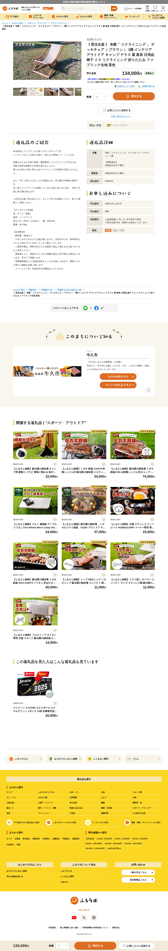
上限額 (147, 11)
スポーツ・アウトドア (37, 23)
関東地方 (33, 290)
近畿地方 (56, 839)
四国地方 (76, 839)
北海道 (17, 839)
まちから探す (19, 290)
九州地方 (10, 845)
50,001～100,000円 (94, 843)
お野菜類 (73, 797)
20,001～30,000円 (122, 839)
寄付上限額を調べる (15, 876)
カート (163, 11)
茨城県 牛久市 (94, 39)
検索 (114, 8)
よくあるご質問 (67, 876)
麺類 (103, 803)
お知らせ (64, 882)
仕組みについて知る (126, 86)
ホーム (5, 23)
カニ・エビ (11, 797)
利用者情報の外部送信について (95, 927)
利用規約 (52, 927)
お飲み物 (10, 803)
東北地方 (26, 839)
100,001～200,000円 (113, 843)
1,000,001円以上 (114, 848)
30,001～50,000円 (140, 839)
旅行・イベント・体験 (47, 808)
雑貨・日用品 (106, 808)
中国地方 (66, 839)
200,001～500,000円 (133, 843)
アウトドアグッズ (59, 23)
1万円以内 (90, 839)
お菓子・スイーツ (45, 803)
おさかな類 (42, 797)
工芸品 (72, 813)
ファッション (43, 813)
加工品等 (73, 803)
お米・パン (74, 792)
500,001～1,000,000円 (95, 848)
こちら (128, 82)
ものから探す (17, 23)
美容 (8, 813)
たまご (104, 797)
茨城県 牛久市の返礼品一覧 (69, 290)
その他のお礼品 (139, 813)
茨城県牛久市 (47, 290)
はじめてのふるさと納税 (17, 871)
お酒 (134, 797)
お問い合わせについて (121, 116)
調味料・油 (137, 803)
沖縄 (18, 845)
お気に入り (155, 11)
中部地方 (46, 839)
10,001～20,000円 (104, 839)
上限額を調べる (148, 86)
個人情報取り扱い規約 (69, 927)
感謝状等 (104, 813)
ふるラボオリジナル (46, 792)
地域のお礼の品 (76, 808)
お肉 (103, 792)
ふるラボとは (66, 871)
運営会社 (116, 927)
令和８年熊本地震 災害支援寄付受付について (84, 2)
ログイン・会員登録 (134, 8)
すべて (9, 792)
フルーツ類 (137, 792)
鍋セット (10, 808)
